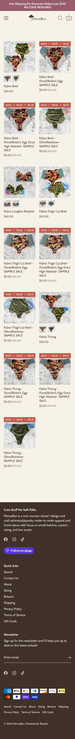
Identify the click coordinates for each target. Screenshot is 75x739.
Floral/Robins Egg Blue (7, 78)
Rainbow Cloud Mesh (15, 78)
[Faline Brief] (19, 57)
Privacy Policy (13, 609)
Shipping (9, 603)
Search (8, 572)
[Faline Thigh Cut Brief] (55, 182)
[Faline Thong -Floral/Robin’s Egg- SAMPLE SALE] (19, 369)
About (8, 584)
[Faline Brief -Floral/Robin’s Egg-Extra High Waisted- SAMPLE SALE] (19, 118)
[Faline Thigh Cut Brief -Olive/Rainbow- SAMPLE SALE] (19, 307)
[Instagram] (14, 539)
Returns (9, 596)
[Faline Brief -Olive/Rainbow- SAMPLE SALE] (55, 118)
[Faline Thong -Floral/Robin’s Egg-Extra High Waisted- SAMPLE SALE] (55, 369)
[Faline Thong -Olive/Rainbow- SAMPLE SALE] (19, 433)
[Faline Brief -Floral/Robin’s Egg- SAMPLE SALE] (55, 57)
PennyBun (19, 723)
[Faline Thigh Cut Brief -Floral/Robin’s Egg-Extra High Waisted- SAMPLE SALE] (55, 243)
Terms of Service (14, 615)
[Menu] (6, 18)
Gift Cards (10, 621)
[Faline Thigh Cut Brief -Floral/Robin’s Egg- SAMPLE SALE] (19, 243)
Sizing (8, 590)
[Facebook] (6, 539)
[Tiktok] (23, 539)
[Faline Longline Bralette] (19, 182)
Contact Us (11, 578)
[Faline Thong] (55, 307)
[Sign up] (69, 657)
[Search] (60, 18)
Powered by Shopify (37, 723)
